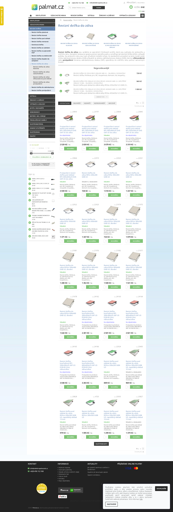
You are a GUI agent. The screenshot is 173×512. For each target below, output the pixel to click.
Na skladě (35, 145)
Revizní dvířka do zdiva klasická (41, 68)
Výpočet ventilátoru (94, 475)
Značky (33, 136)
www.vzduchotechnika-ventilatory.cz (92, 501)
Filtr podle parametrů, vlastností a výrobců (41, 164)
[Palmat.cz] (47, 7)
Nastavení (111, 504)
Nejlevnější (77, 103)
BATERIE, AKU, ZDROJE (37, 116)
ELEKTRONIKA (35, 132)
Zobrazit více (100, 97)
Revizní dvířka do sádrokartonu (43, 87)
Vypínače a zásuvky (127, 15)
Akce (33, 148)
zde (141, 499)
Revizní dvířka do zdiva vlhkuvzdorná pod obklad (42, 78)
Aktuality (92, 464)
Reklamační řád (63, 474)
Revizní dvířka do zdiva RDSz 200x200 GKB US (99, 73)
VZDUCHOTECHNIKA (58, 15)
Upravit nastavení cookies (61, 508)
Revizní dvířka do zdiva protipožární (41, 83)
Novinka (41, 148)
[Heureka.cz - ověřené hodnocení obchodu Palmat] (42, 488)
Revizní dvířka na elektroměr (42, 56)
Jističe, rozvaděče (37, 108)
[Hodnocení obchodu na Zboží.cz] (62, 496)
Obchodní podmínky (65, 470)
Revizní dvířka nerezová (40, 42)
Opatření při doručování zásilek (98, 472)
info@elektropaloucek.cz (39, 468)
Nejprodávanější (99, 103)
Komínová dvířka (38, 45)
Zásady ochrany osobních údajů (69, 472)
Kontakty (61, 478)
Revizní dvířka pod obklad (41, 38)
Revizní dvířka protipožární (41, 90)
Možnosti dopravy (64, 467)
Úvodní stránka (30, 15)
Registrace (141, 3)
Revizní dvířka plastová (40, 32)
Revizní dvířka (77, 15)
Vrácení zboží (63, 476)
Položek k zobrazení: (41, 157)
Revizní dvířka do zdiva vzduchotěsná (41, 73)
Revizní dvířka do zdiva (40, 64)
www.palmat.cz (74, 501)
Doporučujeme (65, 103)
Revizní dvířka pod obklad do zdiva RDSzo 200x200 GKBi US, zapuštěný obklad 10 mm (99, 82)
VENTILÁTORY (41, 15)
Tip (48, 148)
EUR (143, 11)
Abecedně (112, 103)
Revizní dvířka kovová (39, 35)
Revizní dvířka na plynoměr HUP (41, 52)
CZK (139, 11)
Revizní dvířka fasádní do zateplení (40, 60)
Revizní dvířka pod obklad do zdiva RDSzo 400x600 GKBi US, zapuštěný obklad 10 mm (99, 90)
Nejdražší (87, 103)
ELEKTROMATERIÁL (36, 124)
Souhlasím (161, 488)
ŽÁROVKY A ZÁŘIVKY (107, 15)
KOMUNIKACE (35, 112)
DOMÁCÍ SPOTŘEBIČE (37, 128)
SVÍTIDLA (91, 15)
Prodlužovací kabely (38, 120)
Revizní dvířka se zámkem (41, 48)
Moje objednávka (64, 481)
